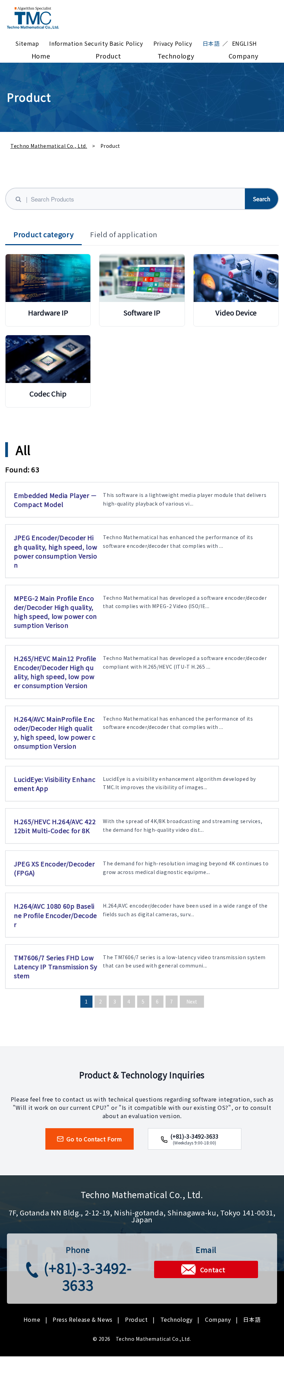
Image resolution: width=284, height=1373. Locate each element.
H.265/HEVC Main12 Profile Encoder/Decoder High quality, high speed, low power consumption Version (55, 672)
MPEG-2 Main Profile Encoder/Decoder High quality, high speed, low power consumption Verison (55, 612)
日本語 (251, 1319)
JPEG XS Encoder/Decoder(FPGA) (54, 868)
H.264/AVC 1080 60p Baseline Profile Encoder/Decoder (55, 914)
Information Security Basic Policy (96, 43)
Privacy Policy (172, 43)
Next (191, 1001)
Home (41, 55)
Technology (176, 55)
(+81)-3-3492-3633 (88, 1276)
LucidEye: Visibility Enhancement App (54, 784)
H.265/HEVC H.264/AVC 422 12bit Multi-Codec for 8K (55, 826)
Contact (212, 1269)
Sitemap (27, 43)
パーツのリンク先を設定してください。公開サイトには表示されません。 (48, 288)
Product (108, 55)
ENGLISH (244, 43)
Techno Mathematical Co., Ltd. (48, 145)
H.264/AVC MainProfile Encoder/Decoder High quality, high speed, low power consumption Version (55, 732)
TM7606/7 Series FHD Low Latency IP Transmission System (55, 966)
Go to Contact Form (94, 1139)
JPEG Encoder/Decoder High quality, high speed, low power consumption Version (55, 551)
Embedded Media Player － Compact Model (55, 500)
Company (243, 55)
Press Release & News (83, 1319)
